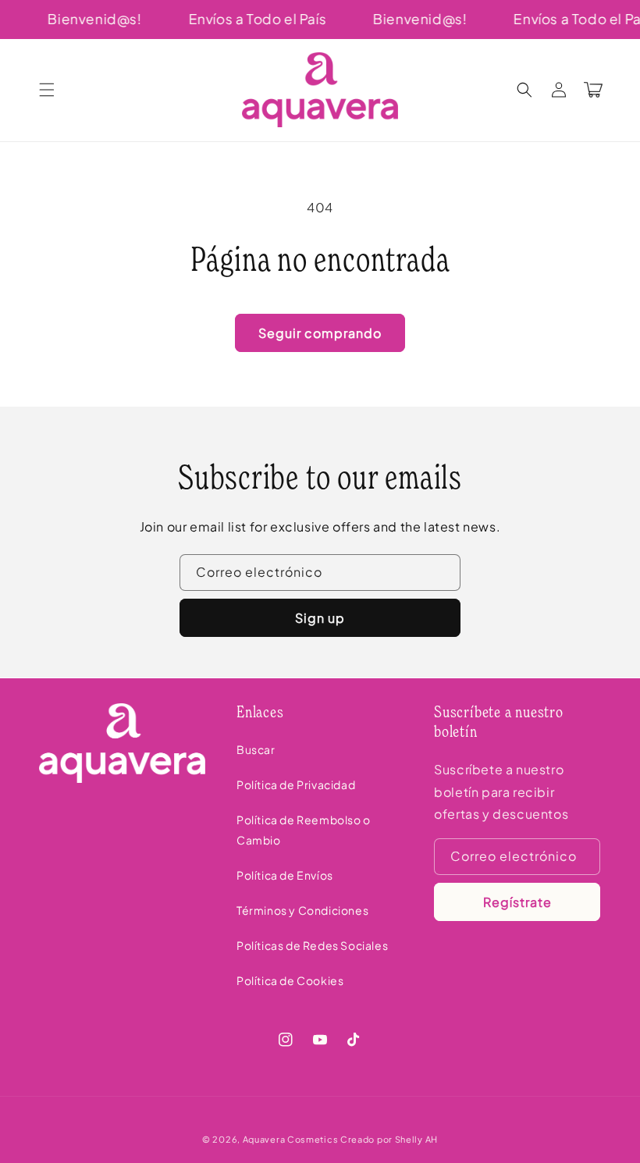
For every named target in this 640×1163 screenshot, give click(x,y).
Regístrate (517, 902)
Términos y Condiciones (302, 910)
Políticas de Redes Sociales (312, 945)
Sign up (320, 618)
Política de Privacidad (295, 784)
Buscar (256, 749)
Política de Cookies (289, 980)
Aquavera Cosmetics (291, 1139)
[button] (47, 90)
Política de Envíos (284, 875)
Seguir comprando (320, 333)
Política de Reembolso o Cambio (303, 829)
